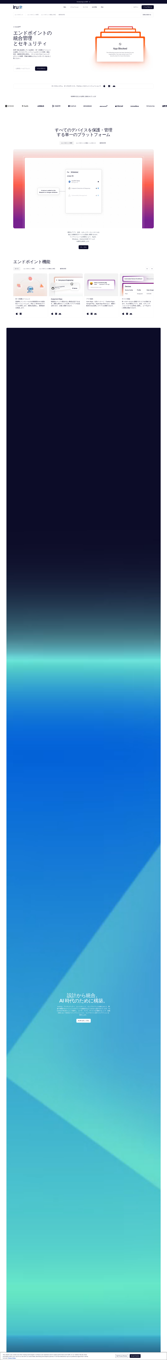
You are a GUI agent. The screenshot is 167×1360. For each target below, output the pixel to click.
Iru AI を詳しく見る (83, 1020)
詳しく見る (83, 247)
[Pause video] (150, 73)
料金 (102, 7)
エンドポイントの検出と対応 (47, 268)
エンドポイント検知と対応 (48, 14)
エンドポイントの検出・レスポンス (86, 143)
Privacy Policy (12, 1358)
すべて (17, 268)
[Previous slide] (147, 269)
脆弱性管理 (62, 14)
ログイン (136, 7)
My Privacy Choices (121, 1356)
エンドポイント (19, 14)
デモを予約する (147, 7)
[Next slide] (152, 269)
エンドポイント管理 (32, 14)
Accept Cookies (135, 1356)
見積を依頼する (147, 14)
